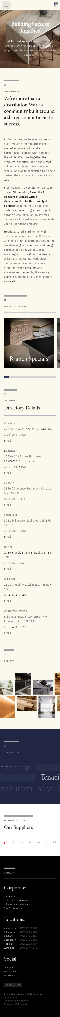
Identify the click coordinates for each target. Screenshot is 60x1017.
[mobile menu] (6, 5)
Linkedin (9, 967)
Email (7, 440)
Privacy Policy (10, 997)
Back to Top (13, 984)
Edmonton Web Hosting (16, 1004)
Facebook (9, 975)
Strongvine (22, 1000)
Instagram (10, 971)
